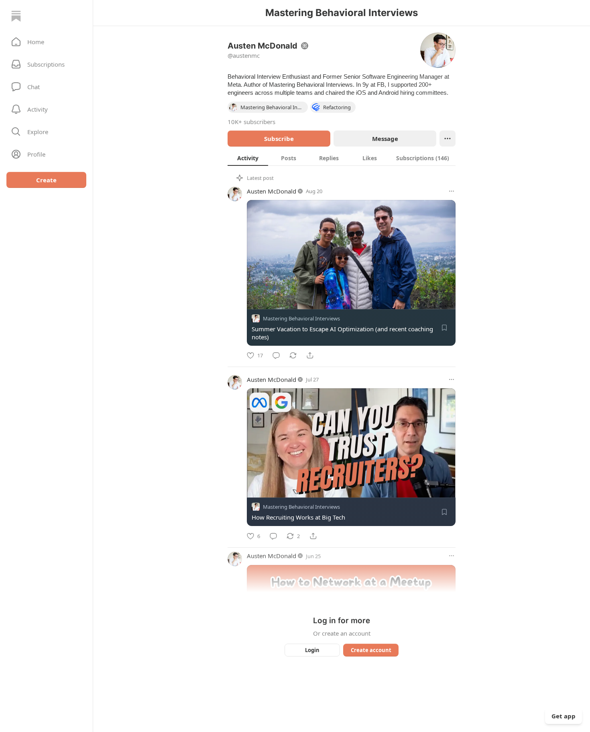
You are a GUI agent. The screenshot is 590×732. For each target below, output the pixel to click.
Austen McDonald (271, 191)
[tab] (248, 158)
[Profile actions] (447, 138)
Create (46, 180)
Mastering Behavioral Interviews (301, 318)
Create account (371, 650)
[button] (46, 41)
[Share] (310, 355)
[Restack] (293, 355)
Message (385, 139)
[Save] (444, 327)
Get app (563, 716)
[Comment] (276, 355)
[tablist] (342, 158)
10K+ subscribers (251, 122)
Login (312, 650)
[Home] (16, 16)
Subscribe (279, 139)
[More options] (451, 191)
